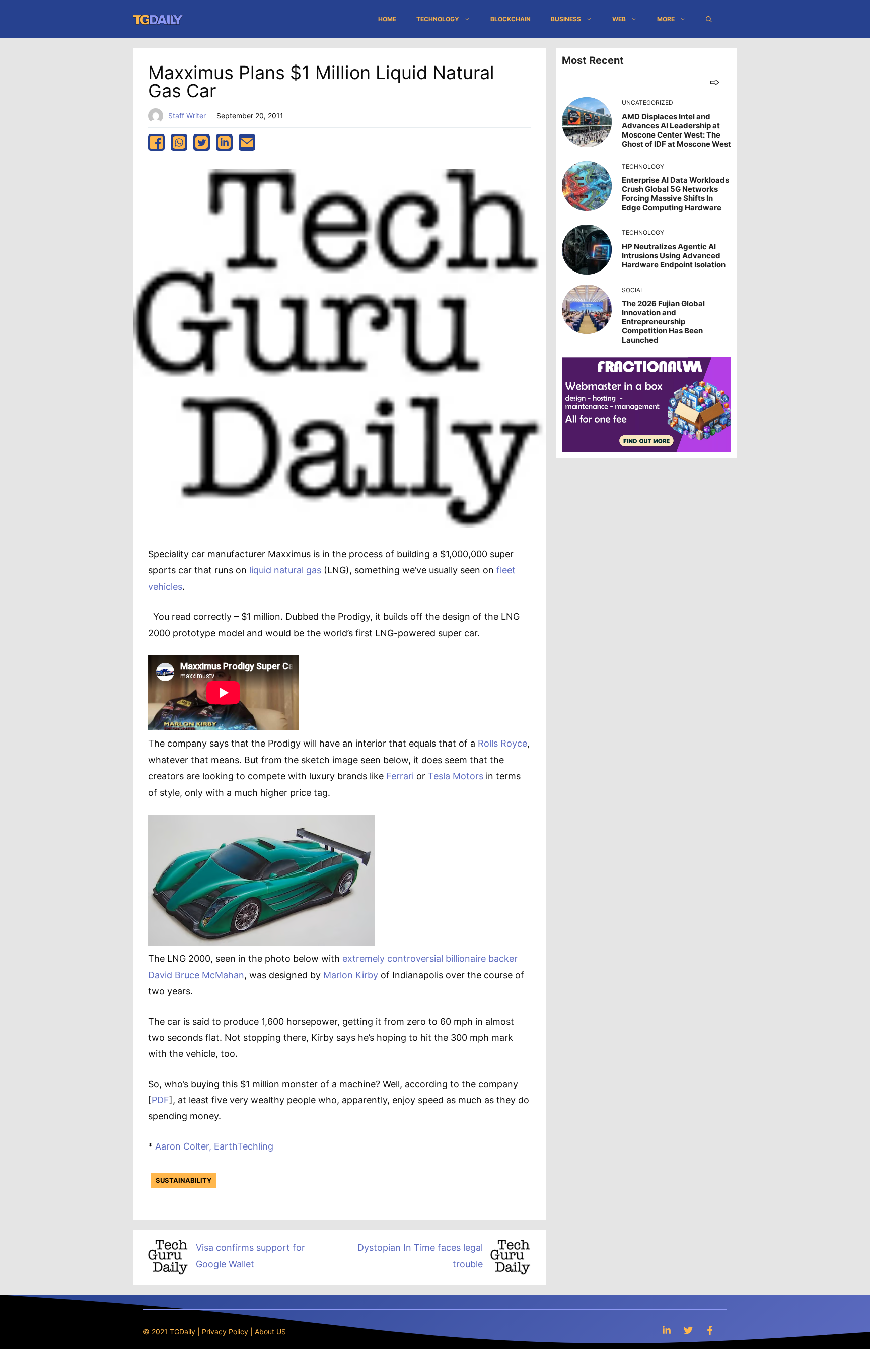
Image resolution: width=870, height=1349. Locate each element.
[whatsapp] (179, 142)
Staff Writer (187, 115)
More (666, 19)
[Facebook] (709, 1330)
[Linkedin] (666, 1330)
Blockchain (510, 19)
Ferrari (400, 776)
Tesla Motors (455, 776)
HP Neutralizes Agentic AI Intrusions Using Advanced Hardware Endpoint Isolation (674, 255)
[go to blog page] (714, 82)
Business (566, 19)
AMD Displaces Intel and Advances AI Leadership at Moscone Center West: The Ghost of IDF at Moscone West (676, 130)
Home (387, 19)
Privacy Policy (225, 1331)
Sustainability (183, 1180)
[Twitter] (688, 1330)
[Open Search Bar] (709, 19)
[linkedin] (224, 142)
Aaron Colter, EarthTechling (215, 1146)
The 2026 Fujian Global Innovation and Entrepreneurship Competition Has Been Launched (663, 322)
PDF (160, 1100)
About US (270, 1331)
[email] (247, 142)
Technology (437, 19)
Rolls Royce (502, 743)
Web (619, 19)
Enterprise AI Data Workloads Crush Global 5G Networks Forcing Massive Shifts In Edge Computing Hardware (675, 193)
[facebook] (156, 142)
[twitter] (201, 142)
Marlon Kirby (350, 975)
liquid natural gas (285, 570)
